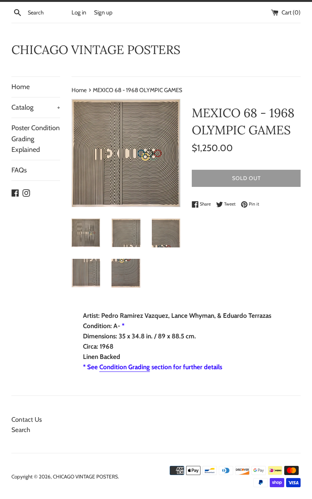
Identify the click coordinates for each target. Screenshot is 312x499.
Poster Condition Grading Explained (35, 139)
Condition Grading (124, 367)
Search (20, 430)
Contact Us (26, 419)
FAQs (19, 170)
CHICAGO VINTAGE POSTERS (95, 49)
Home (20, 87)
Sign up (103, 12)
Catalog (35, 107)
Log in (79, 12)
